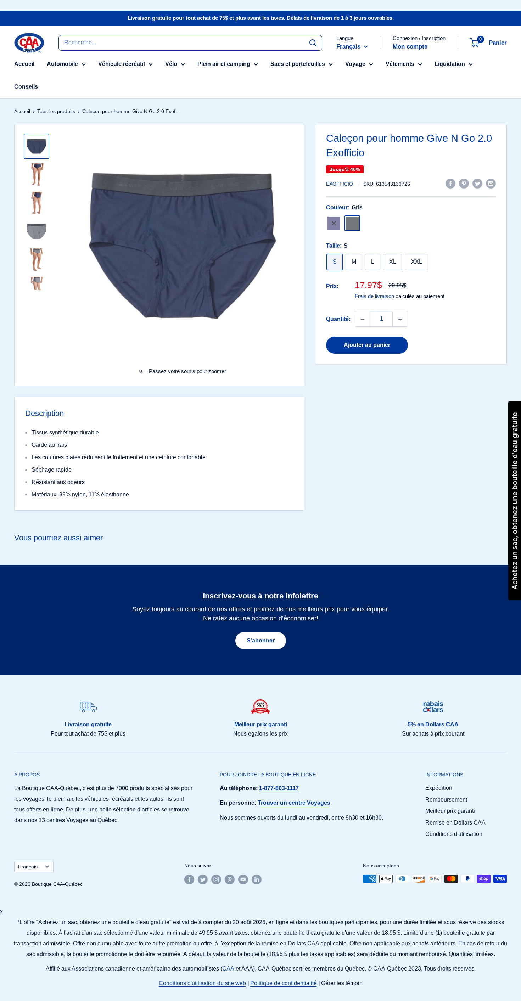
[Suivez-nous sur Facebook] (189, 879)
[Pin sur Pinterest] (464, 183)
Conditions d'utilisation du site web (202, 983)
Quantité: (338, 319)
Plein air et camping (223, 64)
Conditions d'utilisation (453, 834)
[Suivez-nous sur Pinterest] (230, 879)
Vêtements (400, 64)
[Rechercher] (313, 42)
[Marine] (333, 223)
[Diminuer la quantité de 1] (362, 319)
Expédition (438, 788)
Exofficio (339, 184)
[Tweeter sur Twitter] (477, 183)
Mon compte (410, 46)
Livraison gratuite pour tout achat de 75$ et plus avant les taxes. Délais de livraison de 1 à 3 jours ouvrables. (261, 18)
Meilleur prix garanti (450, 811)
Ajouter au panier (367, 345)
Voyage (355, 64)
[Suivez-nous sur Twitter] (203, 879)
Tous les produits (56, 111)
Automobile (62, 64)
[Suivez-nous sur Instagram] (216, 879)
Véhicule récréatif (121, 64)
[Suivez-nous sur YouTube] (243, 879)
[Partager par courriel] (491, 183)
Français (28, 867)
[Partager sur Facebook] (450, 183)
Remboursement (446, 800)
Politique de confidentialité (283, 983)
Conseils (26, 87)
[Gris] (352, 223)
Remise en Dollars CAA (455, 823)
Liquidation (450, 64)
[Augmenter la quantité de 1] (400, 319)
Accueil (24, 64)
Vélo (171, 64)
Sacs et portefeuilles (297, 64)
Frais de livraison (374, 296)
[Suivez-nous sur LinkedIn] (257, 879)
